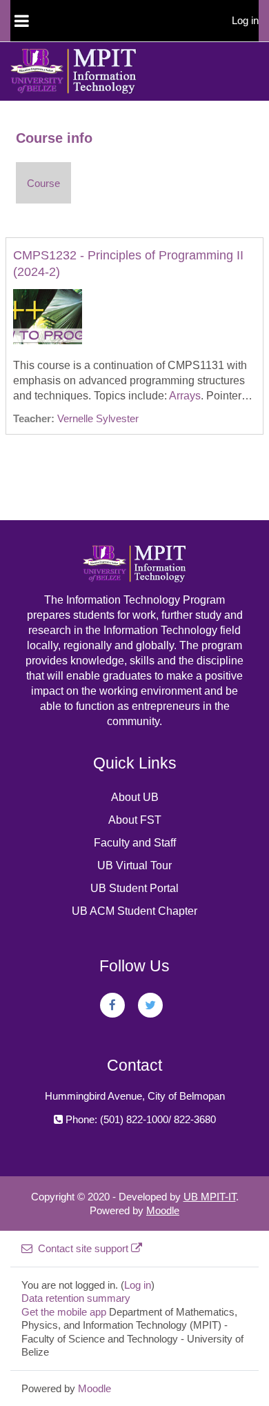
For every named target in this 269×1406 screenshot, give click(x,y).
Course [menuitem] (43, 183)
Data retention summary (75, 1298)
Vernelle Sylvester (98, 418)
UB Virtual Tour (134, 865)
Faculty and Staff (135, 843)
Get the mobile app (63, 1312)
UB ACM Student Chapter (134, 911)
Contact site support (83, 1248)
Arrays (185, 396)
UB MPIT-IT (209, 1196)
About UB (135, 797)
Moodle (162, 1210)
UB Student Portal (134, 888)
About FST (134, 820)
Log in (245, 20)
